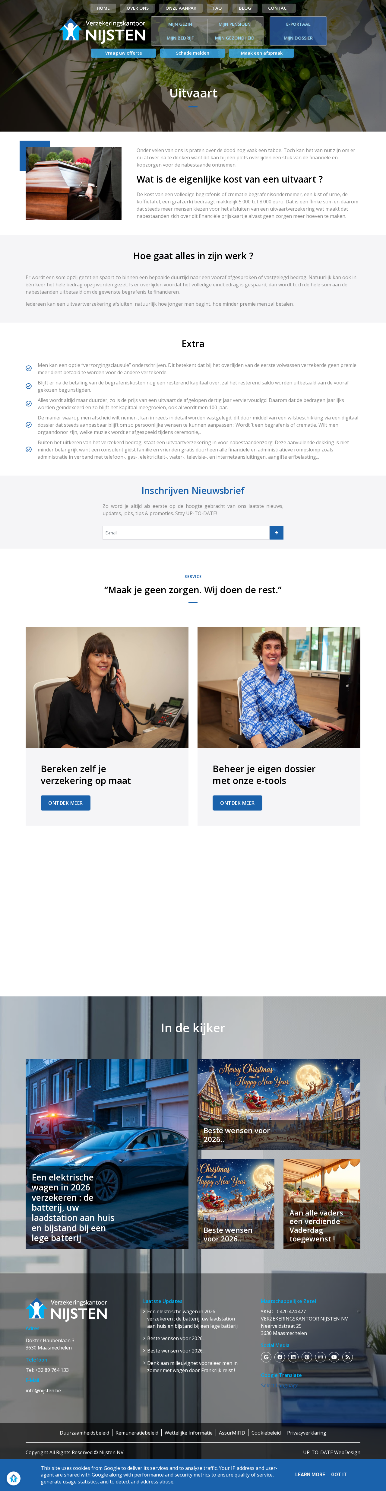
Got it (339, 1474)
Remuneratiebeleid (136, 1432)
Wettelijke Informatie (189, 1432)
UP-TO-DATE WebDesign (331, 1452)
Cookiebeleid (266, 1432)
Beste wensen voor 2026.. (175, 1338)
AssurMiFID (232, 1432)
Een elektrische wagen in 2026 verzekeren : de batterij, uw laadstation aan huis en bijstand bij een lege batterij (192, 1318)
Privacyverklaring (306, 1432)
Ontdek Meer (65, 803)
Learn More (310, 1474)
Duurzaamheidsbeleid (84, 1432)
